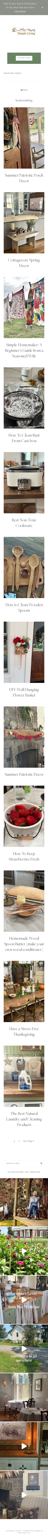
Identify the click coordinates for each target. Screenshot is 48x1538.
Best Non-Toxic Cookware (24, 522)
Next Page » (28, 1142)
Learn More (20, 11)
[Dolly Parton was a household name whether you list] (24, 1202)
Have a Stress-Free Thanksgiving (24, 1031)
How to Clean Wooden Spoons (24, 607)
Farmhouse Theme (31, 1531)
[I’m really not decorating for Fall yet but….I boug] (24, 1495)
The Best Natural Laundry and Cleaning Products (24, 1119)
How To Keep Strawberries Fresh (24, 856)
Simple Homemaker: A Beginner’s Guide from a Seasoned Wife (24, 350)
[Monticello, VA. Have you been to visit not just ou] (24, 1251)
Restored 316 (24, 1533)
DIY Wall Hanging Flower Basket (24, 692)
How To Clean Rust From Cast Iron (24, 437)
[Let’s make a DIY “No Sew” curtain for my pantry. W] (24, 1300)
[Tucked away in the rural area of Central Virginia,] (24, 1348)
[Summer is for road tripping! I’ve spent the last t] (24, 1397)
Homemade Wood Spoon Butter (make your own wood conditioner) (24, 943)
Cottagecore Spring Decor (24, 262)
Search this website (12, 73)
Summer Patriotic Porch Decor (24, 177)
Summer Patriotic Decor (24, 774)
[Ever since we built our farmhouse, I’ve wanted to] (24, 1446)
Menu (25, 90)
